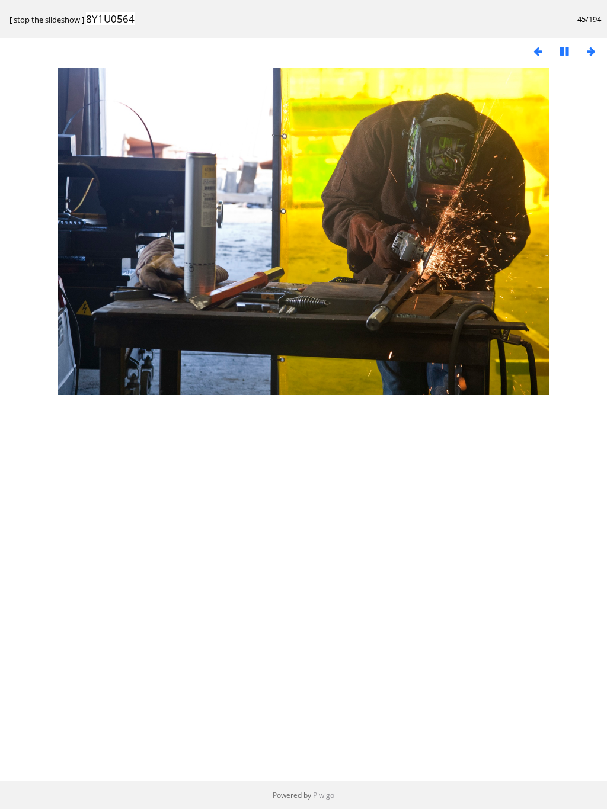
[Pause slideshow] (564, 51)
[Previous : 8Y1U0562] (537, 51)
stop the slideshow (47, 19)
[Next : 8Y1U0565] (591, 51)
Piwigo (323, 795)
